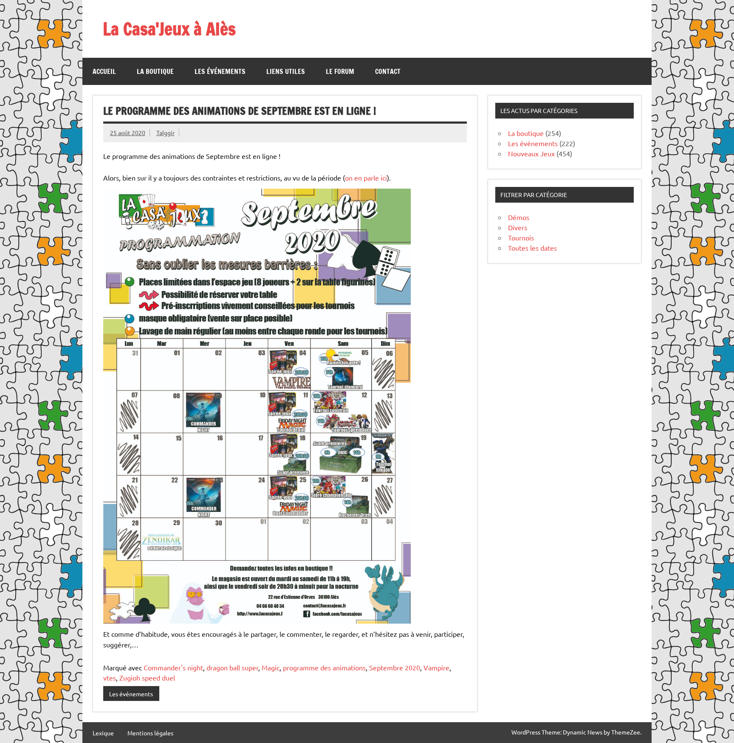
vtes (109, 677)
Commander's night (173, 667)
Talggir (165, 132)
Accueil (104, 71)
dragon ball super (232, 667)
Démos (518, 217)
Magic (270, 667)
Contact (388, 71)
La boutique (155, 71)
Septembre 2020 (394, 667)
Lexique (103, 733)
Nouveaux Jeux (531, 153)
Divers (517, 227)
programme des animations (324, 667)
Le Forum (340, 71)
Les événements (220, 71)
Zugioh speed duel (147, 677)
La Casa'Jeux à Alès (169, 29)
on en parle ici (366, 177)
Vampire (436, 667)
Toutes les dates (532, 247)
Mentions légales (150, 733)
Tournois (521, 237)
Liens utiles (285, 71)
